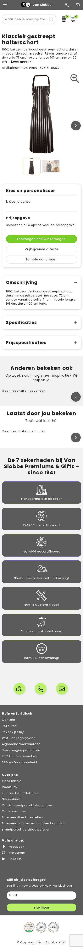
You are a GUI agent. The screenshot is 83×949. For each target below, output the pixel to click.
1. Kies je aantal (18, 202)
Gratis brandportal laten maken (27, 805)
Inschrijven (41, 907)
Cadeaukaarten (14, 811)
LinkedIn (14, 859)
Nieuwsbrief (11, 799)
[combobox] (25, 19)
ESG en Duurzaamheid (19, 762)
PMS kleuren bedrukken (20, 756)
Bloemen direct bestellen (22, 817)
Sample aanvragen (41, 259)
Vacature (9, 787)
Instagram (16, 853)
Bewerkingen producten (21, 750)
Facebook (16, 847)
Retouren (9, 726)
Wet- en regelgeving (19, 738)
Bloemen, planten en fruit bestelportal (33, 823)
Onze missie (11, 781)
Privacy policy (13, 732)
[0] (62, 19)
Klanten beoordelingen (20, 793)
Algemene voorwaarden (21, 744)
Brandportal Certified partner (26, 829)
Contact (9, 720)
